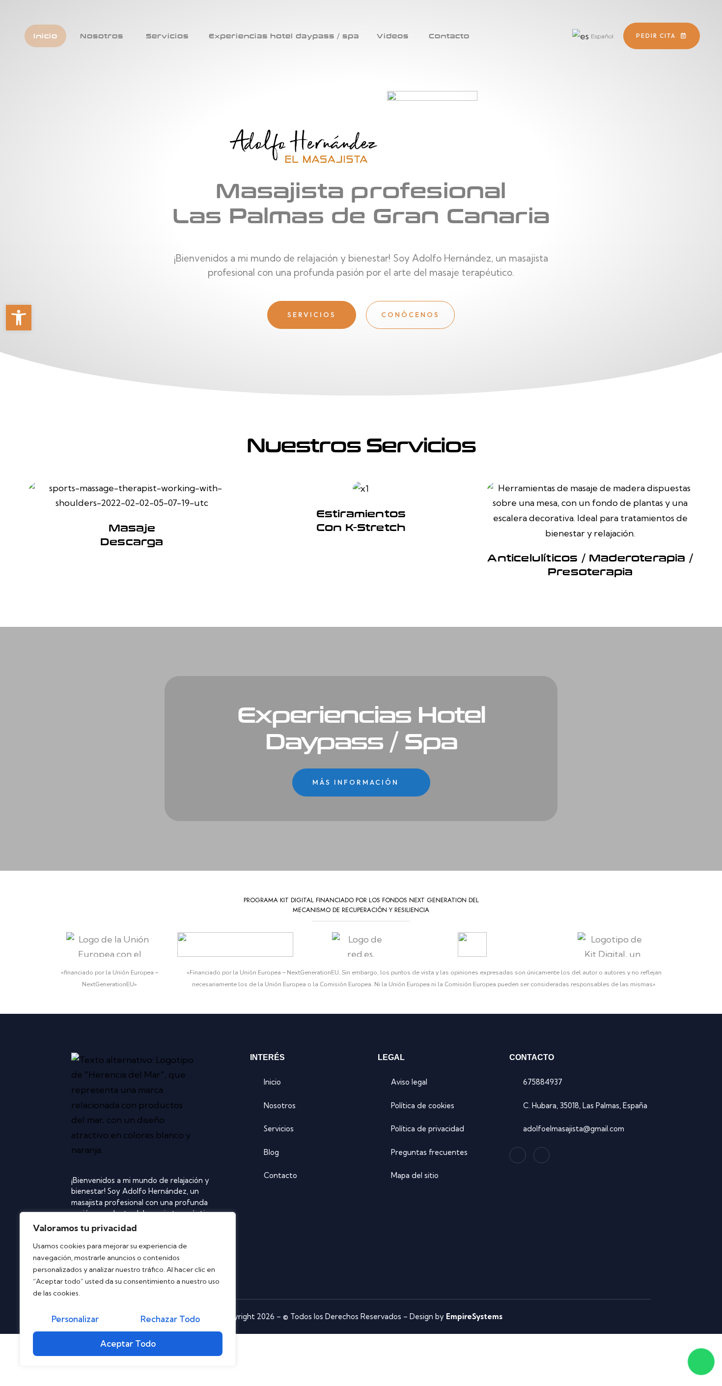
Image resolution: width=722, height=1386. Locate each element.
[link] (18, 317)
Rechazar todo (170, 1319)
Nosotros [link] (101, 35)
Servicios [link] (167, 35)
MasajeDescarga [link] (132, 534)
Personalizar (75, 1319)
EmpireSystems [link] (474, 1316)
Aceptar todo (128, 1343)
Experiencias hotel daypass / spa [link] (284, 35)
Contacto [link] (449, 35)
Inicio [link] (45, 35)
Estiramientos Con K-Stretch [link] (361, 520)
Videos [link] (393, 35)
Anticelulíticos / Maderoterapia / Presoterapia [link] (590, 564)
